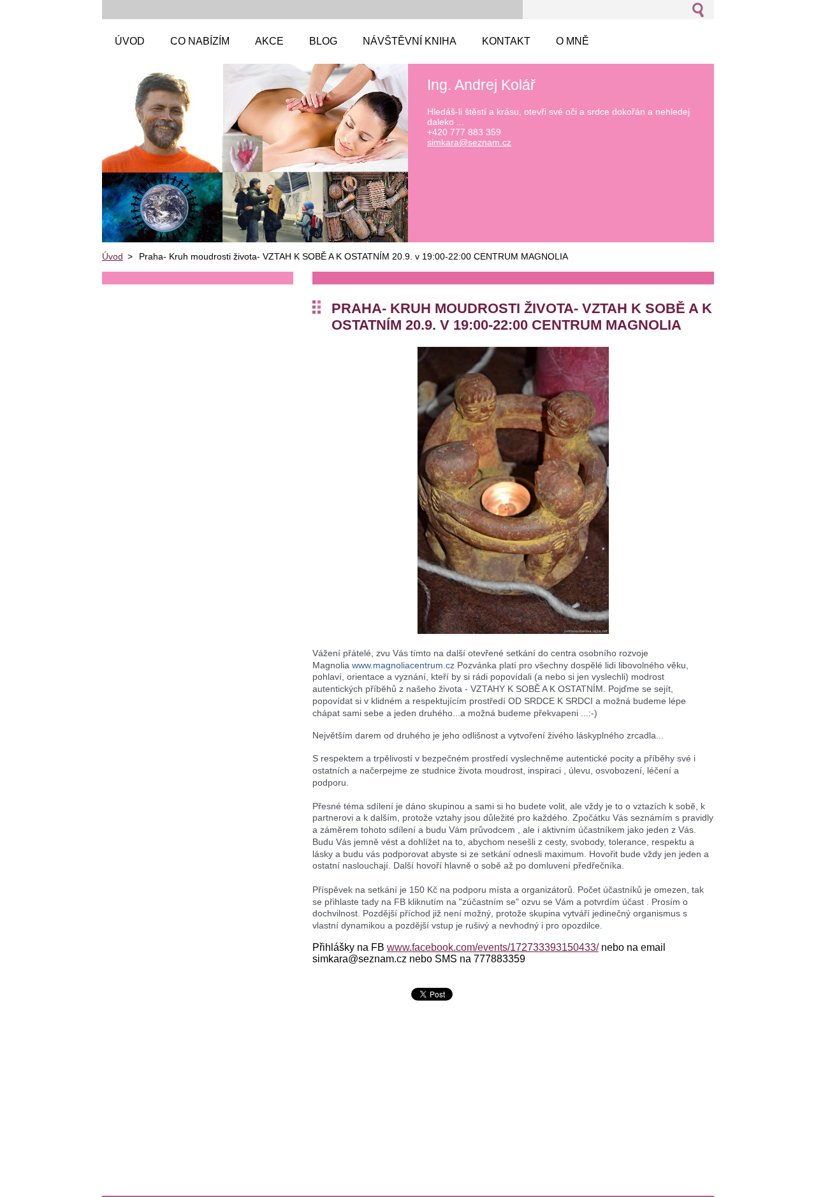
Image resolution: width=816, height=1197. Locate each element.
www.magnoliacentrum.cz (403, 665)
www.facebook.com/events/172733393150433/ (493, 947)
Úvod (112, 256)
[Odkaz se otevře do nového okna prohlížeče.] (513, 631)
